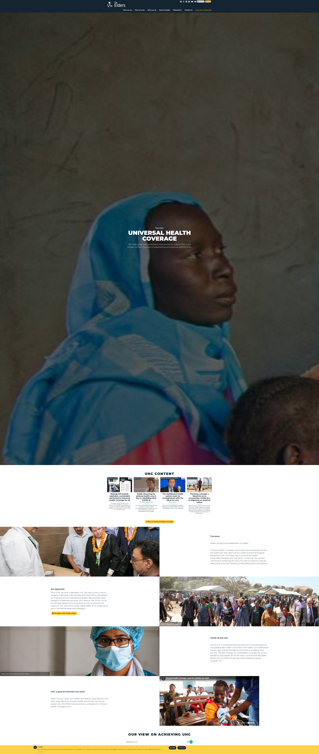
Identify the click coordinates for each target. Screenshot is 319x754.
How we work (140, 10)
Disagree (182, 748)
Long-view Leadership (203, 10)
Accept (172, 748)
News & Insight (164, 10)
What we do (152, 10)
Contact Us (188, 10)
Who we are (127, 10)
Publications (177, 10)
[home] (117, 4)
